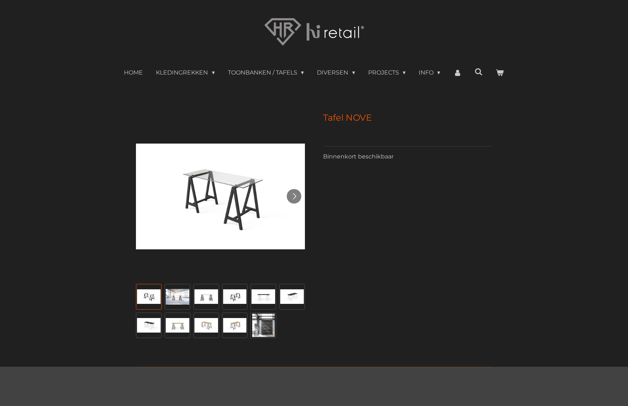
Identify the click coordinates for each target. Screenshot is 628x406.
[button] (149, 297)
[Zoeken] (478, 72)
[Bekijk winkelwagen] (499, 73)
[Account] (457, 73)
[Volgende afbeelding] (294, 196)
